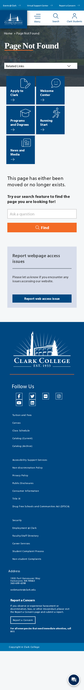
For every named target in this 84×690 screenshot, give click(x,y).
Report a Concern (67, 5)
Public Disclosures (23, 483)
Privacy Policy (20, 475)
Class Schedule (21, 430)
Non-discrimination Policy (27, 467)
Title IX (16, 498)
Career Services (21, 543)
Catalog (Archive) (22, 446)
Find (44, 227)
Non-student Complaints (26, 558)
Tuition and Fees (22, 415)
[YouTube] (19, 402)
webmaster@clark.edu (23, 589)
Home (8, 33)
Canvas (16, 422)
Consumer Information (25, 490)
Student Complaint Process (28, 551)
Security (17, 520)
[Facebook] (19, 396)
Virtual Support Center (38, 5)
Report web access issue (42, 299)
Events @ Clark (10, 5)
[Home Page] (13, 19)
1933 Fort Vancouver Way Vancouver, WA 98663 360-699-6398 (25, 581)
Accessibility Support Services (29, 459)
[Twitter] (32, 396)
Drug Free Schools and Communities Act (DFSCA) (41, 506)
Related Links (15, 66)
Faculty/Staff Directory (25, 535)
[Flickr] (45, 396)
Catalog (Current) (22, 438)
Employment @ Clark (24, 527)
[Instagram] (59, 396)
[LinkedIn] (32, 402)
